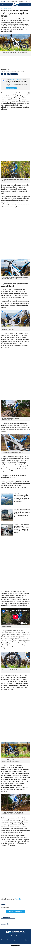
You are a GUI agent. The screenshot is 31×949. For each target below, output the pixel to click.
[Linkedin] (8, 74)
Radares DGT (21, 1)
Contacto (9, 939)
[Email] (16, 74)
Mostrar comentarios (15, 911)
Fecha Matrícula (27, 940)
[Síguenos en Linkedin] (16, 935)
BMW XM (28, 1)
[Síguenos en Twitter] (14, 935)
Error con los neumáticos (12, 1)
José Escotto (5, 69)
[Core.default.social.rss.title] (19, 935)
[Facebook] (2, 74)
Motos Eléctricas (6, 8)
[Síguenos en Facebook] (11, 935)
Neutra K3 (18, 899)
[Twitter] (5, 74)
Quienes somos (2, 940)
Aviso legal (14, 940)
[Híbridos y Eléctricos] (15, 932)
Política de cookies (20, 940)
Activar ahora (10, 88)
